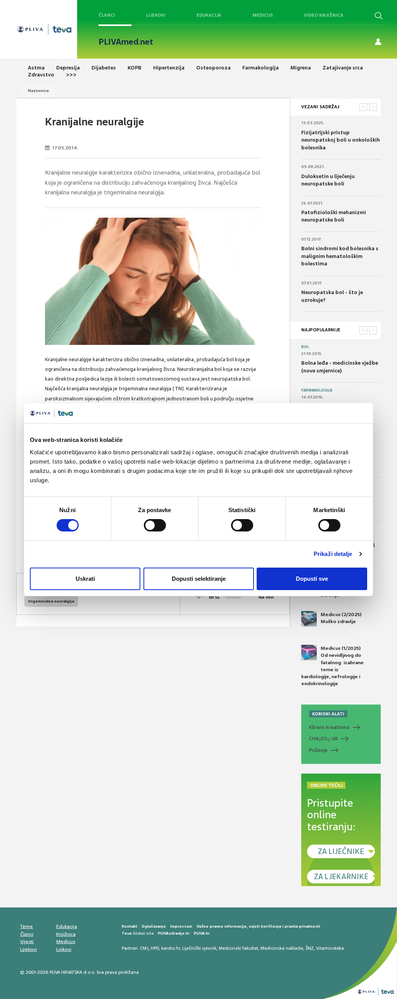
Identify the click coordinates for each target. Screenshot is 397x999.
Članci (106, 15)
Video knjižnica (323, 15)
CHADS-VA (323, 738)
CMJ (144, 948)
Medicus (262, 15)
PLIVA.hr (202, 933)
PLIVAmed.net (125, 42)
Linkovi (63, 949)
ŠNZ (310, 948)
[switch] (155, 525)
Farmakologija (316, 390)
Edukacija (209, 15)
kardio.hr (170, 948)
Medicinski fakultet (238, 948)
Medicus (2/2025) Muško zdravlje (341, 618)
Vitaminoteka (330, 948)
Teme (26, 926)
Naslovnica (38, 90)
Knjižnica (66, 934)
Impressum (181, 926)
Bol (305, 347)
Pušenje (318, 750)
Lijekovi (156, 15)
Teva (126, 933)
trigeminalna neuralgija (51, 601)
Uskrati (85, 578)
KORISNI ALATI (328, 714)
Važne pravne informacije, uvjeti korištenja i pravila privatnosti (258, 926)
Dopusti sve (312, 578)
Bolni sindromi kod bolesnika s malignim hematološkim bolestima (339, 256)
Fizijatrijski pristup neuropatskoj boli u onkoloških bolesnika (340, 140)
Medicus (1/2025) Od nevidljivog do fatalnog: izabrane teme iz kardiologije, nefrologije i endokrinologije (332, 666)
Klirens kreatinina (329, 727)
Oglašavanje (154, 926)
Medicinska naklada (282, 948)
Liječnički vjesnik (199, 948)
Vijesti (27, 941)
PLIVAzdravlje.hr (174, 933)
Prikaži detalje (333, 554)
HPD (155, 948)
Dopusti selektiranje (199, 578)
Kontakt (129, 926)
